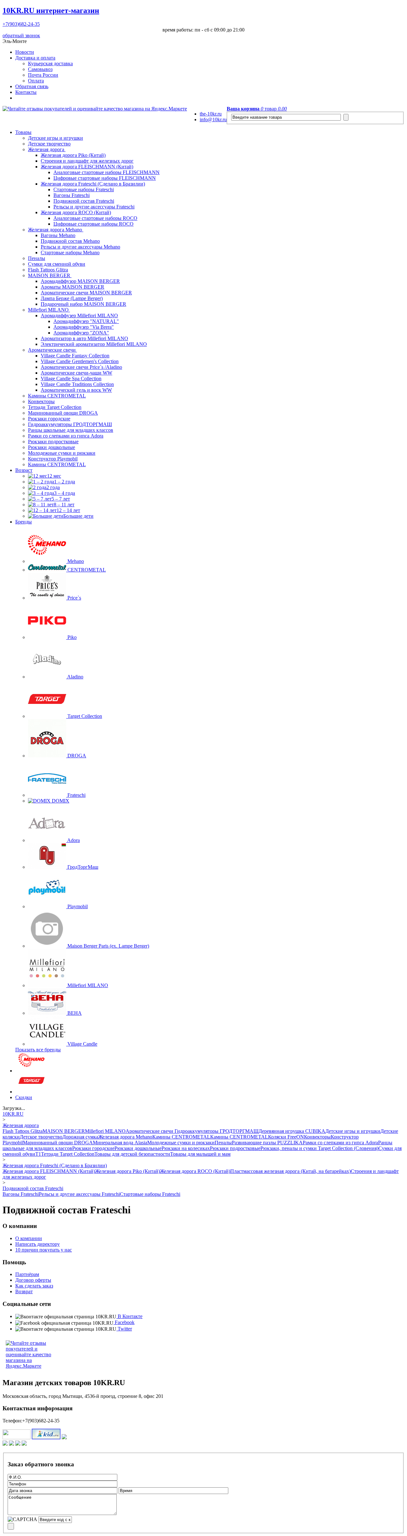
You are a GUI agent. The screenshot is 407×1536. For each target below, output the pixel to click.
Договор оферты (33, 1280)
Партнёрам (27, 1274)
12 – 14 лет (68, 510)
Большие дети (78, 516)
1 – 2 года (64, 481)
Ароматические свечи (52, 350)
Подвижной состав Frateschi (83, 201)
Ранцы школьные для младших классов (70, 430)
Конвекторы (41, 401)
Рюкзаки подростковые (53, 441)
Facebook (124, 1322)
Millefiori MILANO (49, 309)
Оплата (36, 80)
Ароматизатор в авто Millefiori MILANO (84, 338)
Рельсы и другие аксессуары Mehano (80, 246)
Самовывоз (40, 69)
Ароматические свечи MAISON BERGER (86, 292)
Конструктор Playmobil (53, 458)
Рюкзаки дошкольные (51, 447)
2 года (53, 487)
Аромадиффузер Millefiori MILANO (79, 315)
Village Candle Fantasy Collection (75, 355)
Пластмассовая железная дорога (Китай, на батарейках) (290, 1171)
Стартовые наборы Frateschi (83, 189)
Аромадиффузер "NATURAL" (86, 321)
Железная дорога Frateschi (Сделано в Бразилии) (93, 183)
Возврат (24, 1291)
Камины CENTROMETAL (57, 395)
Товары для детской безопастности (132, 1154)
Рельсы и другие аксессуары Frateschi (94, 206)
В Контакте (129, 1316)
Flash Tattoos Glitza (48, 269)
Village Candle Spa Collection (71, 378)
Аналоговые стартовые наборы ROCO (95, 218)
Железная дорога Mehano (55, 229)
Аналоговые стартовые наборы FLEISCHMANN (106, 172)
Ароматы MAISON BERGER (72, 287)
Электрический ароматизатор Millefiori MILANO (94, 344)
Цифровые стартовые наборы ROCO (93, 224)
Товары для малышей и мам (200, 1154)
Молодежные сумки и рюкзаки (61, 453)
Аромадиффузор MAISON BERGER (80, 281)
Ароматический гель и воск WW (76, 390)
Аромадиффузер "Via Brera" (83, 327)
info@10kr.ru (213, 119)
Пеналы (36, 258)
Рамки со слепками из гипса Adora (65, 435)
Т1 (38, 1154)
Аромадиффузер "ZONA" (81, 332)
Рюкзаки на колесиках (186, 1148)
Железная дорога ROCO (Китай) (76, 212)
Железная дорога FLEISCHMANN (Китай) (87, 166)
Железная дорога (47, 149)
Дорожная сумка (80, 1137)
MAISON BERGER (50, 275)
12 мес (54, 476)
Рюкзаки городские (49, 418)
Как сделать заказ (34, 1285)
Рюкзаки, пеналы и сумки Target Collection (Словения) (319, 1148)
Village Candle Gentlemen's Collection (80, 361)
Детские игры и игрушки (55, 138)
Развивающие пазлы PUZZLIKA (267, 1142)
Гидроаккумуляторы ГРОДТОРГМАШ (70, 424)
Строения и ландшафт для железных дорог (87, 161)
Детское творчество (49, 143)
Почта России (43, 75)
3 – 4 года (64, 493)
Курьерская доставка (50, 63)
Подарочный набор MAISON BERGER (83, 304)
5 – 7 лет (61, 498)
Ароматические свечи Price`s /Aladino (81, 367)
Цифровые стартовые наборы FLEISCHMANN (104, 178)
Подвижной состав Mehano (70, 241)
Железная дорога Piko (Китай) (73, 155)
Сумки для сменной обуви (56, 264)
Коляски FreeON (286, 1137)
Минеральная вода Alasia (120, 1142)
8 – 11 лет (64, 504)
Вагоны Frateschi (71, 195)
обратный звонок (21, 35)
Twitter (124, 1328)
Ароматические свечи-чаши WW (76, 372)
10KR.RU (51, 10)
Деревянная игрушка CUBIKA (292, 1131)
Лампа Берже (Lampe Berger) (72, 298)
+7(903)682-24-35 (21, 24)
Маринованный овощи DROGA (63, 413)
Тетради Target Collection (54, 407)
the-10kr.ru (211, 113)
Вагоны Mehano (58, 235)
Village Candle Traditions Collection (77, 384)
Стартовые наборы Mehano (70, 252)
